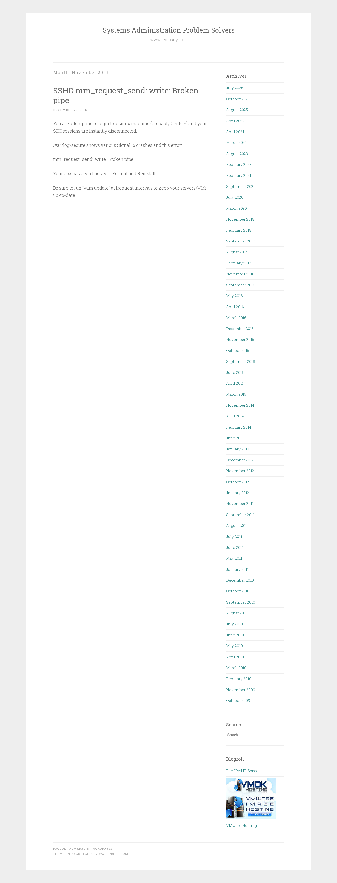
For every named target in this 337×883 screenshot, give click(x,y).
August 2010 (237, 612)
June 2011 (234, 547)
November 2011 (240, 503)
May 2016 (234, 295)
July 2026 (234, 87)
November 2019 (240, 219)
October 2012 (237, 481)
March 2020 (236, 208)
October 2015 (237, 350)
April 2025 (235, 120)
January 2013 (237, 448)
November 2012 (240, 470)
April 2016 (235, 306)
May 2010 (234, 645)
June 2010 (235, 634)
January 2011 (237, 569)
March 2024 (236, 142)
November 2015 (240, 339)
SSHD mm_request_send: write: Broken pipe (126, 95)
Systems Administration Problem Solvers (169, 30)
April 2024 (235, 131)
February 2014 (238, 427)
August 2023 (237, 153)
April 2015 (235, 383)
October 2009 (238, 700)
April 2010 (235, 656)
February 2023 (239, 164)
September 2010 (240, 602)
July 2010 (234, 624)
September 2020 (241, 186)
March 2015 (236, 394)
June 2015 (235, 372)
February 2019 (238, 230)
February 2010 (238, 678)
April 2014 (235, 416)
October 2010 (237, 591)
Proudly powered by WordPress (83, 848)
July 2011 (234, 536)
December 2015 (240, 328)
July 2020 (234, 197)
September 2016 (240, 284)
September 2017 (240, 241)
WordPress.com (113, 854)
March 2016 (236, 317)
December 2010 (240, 580)
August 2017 (236, 251)
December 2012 (240, 459)
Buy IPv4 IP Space (242, 770)
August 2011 (236, 525)
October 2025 (238, 98)
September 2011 (240, 514)
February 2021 (238, 175)
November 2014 (240, 405)
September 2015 (240, 361)
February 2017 (238, 262)
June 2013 (235, 437)
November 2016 (240, 273)
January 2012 (237, 492)
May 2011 (234, 558)
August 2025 (237, 109)
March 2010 (236, 667)
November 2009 (240, 689)
